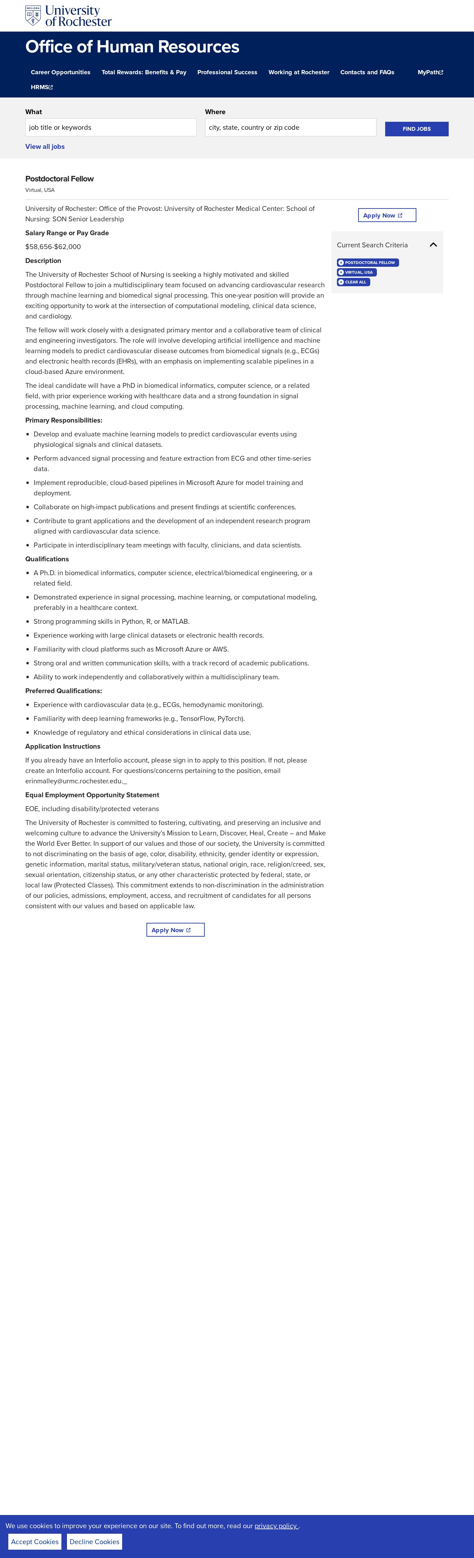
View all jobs (45, 146)
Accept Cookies (35, 1541)
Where (215, 112)
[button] (387, 244)
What (33, 112)
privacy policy (276, 1526)
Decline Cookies (94, 1541)
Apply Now (168, 930)
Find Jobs (417, 129)
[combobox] (111, 121)
